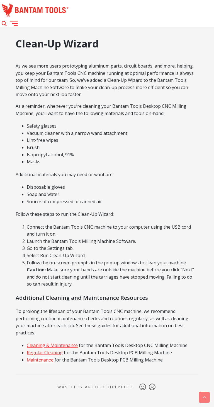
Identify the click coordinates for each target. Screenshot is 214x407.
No (152, 387)
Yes (142, 387)
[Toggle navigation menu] (14, 23)
